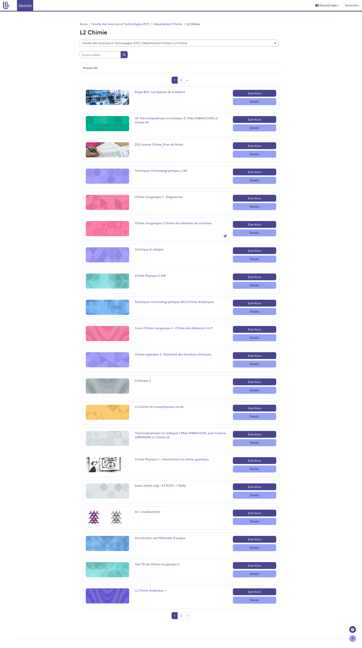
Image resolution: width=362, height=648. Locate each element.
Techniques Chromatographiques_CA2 (161, 171)
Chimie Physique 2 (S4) (150, 275)
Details (254, 101)
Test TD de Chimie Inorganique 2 (157, 564)
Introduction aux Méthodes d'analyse (160, 538)
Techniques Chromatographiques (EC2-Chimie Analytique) (174, 302)
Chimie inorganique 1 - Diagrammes (159, 197)
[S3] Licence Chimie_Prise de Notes (159, 144)
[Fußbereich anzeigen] (352, 638)
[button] (327, 5)
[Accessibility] (352, 629)
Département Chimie (167, 24)
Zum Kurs (254, 93)
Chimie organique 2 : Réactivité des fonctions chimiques (173, 354)
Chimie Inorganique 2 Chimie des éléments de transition (173, 223)
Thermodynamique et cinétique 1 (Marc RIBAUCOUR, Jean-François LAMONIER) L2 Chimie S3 (180, 435)
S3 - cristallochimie (147, 512)
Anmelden (352, 5)
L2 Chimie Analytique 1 (150, 590)
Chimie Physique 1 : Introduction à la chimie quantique (172, 459)
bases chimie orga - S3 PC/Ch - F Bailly (160, 485)
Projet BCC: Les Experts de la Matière (160, 92)
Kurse (84, 24)
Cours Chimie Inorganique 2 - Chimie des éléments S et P (173, 328)
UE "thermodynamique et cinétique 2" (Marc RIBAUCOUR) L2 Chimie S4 (176, 120)
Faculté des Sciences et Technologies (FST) (121, 24)
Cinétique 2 (143, 380)
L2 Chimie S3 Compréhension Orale (159, 407)
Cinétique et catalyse (149, 249)
